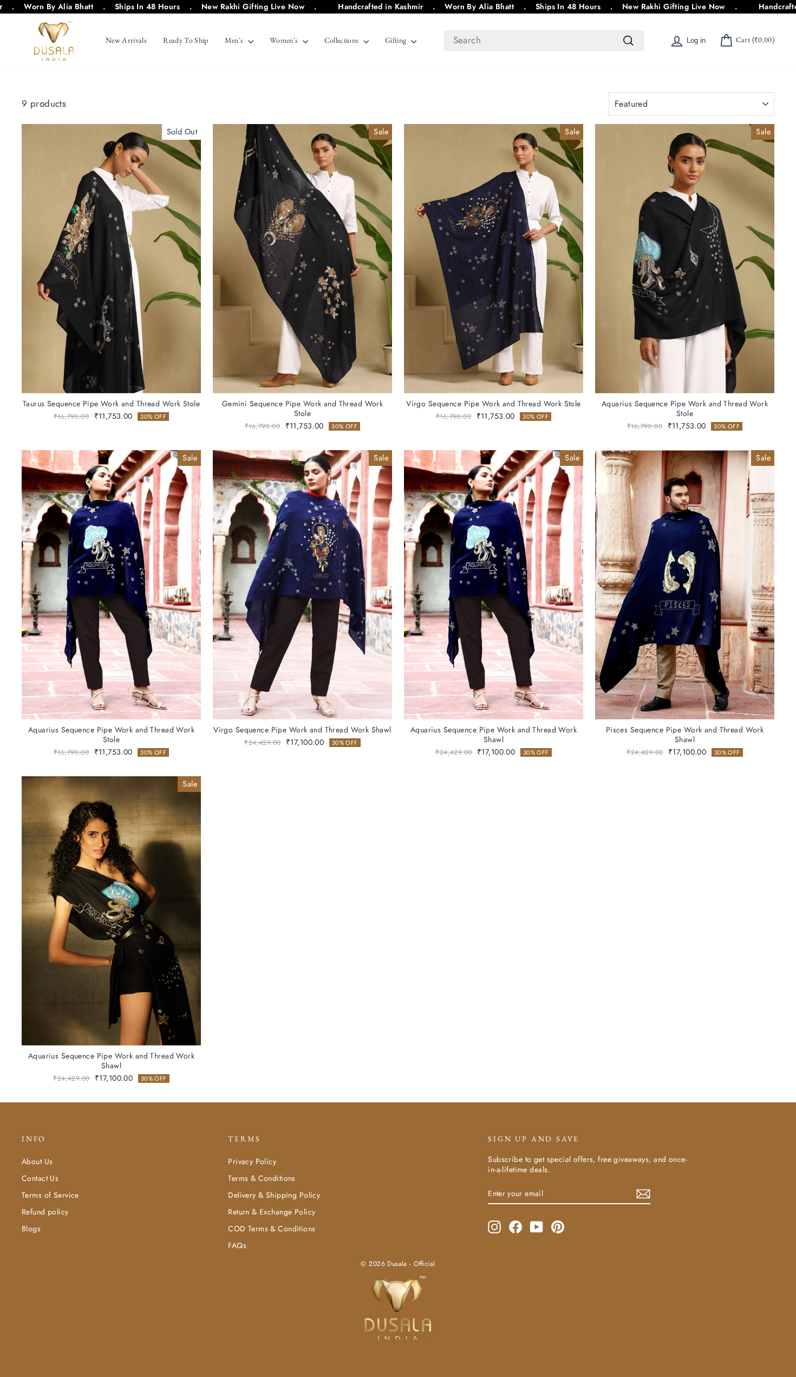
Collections (342, 40)
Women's (285, 40)
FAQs (237, 1245)
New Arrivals (126, 40)
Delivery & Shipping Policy (274, 1195)
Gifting (396, 40)
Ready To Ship (185, 40)
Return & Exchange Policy (271, 1211)
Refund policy (45, 1211)
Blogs (31, 1228)
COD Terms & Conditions (271, 1228)
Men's (235, 40)
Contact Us (40, 1178)
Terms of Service (50, 1195)
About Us (37, 1161)
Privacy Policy (252, 1161)
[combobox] (544, 40)
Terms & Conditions (262, 1178)
